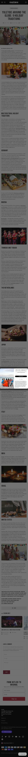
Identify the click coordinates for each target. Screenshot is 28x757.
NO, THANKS (21, 379)
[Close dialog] (27, 369)
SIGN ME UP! (21, 376)
